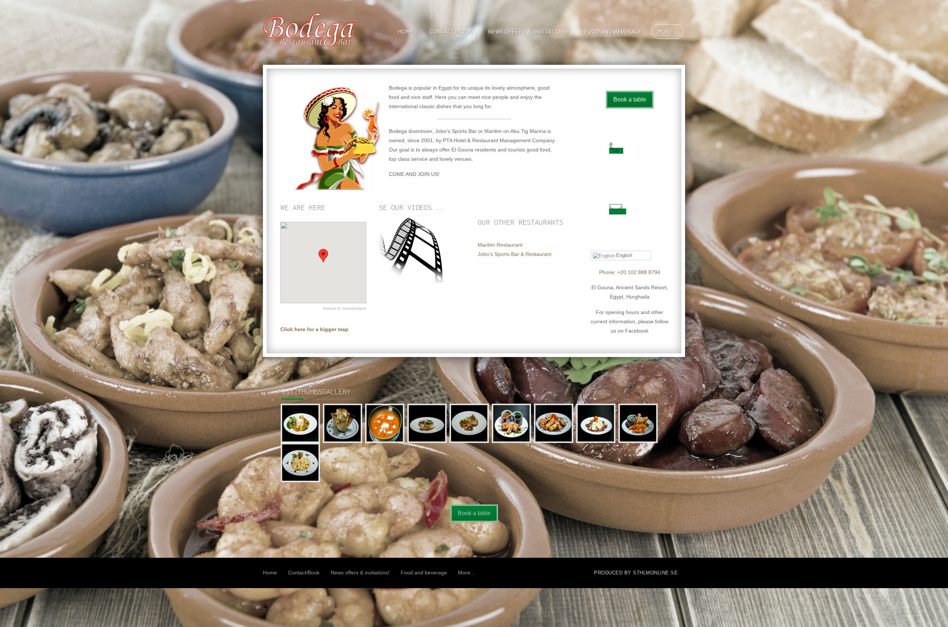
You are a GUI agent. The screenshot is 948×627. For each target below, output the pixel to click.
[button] (323, 256)
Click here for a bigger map (314, 329)
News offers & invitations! (528, 31)
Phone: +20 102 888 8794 (629, 272)
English (623, 255)
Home (406, 31)
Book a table (629, 99)
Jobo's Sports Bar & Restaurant (514, 254)
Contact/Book (451, 31)
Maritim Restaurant (500, 245)
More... (667, 31)
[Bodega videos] (412, 249)
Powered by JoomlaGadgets (344, 308)
